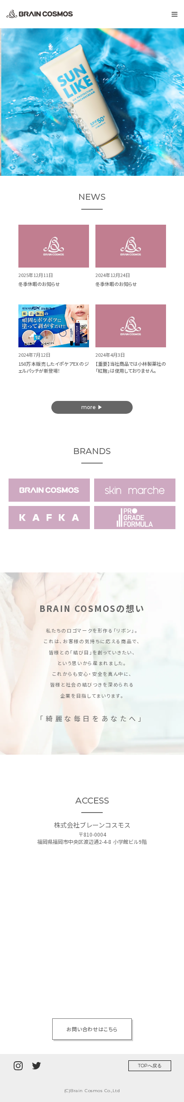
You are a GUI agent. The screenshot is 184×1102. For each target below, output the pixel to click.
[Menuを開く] (175, 14)
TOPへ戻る (150, 1066)
